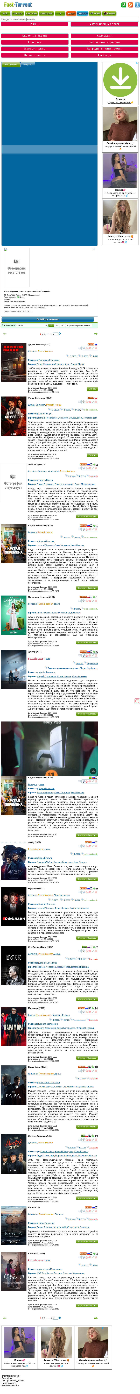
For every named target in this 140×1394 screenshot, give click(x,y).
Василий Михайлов (61, 613)
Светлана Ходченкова (74, 1273)
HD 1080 (84, 356)
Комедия (42, 471)
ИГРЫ (97, 13)
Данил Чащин (45, 414)
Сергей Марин (78, 364)
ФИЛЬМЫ (17, 13)
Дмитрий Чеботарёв (47, 418)
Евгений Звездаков (48, 963)
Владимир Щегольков (49, 360)
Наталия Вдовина (80, 967)
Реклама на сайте (10, 1385)
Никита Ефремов (45, 545)
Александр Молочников (50, 1269)
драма (57, 604)
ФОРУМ (82, 13)
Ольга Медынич (62, 545)
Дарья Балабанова (66, 1028)
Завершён (93, 476)
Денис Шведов (61, 908)
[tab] (11, 64)
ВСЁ (5, 13)
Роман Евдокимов (45, 484)
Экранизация (92, 663)
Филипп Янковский (85, 1028)
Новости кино (35, 48)
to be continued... (91, 410)
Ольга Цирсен (64, 676)
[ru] (95, 345)
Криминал (40, 405)
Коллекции (105, 35)
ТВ (60, 13)
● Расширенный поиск (104, 24)
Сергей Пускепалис (46, 676)
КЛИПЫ (111, 13)
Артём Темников (47, 672)
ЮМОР (71, 13)
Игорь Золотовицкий (87, 418)
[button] (51, 325)
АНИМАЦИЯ (46, 13)
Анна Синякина (81, 1227)
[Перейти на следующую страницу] (96, 334)
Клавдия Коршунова (63, 862)
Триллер (58, 895)
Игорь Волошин (46, 1223)
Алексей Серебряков (64, 1087)
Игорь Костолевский (46, 967)
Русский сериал (45, 351)
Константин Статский (49, 1082)
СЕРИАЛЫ (31, 13)
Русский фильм (35, 658)
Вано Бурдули (45, 858)
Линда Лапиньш (44, 1227)
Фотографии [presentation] (28, 65)
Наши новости (35, 55)
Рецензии (35, 42)
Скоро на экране (35, 35)
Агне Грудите (80, 862)
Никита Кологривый (79, 908)
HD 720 (95, 356)
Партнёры (7, 1378)
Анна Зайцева (44, 613)
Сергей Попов (47, 1151)
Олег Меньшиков (45, 1087)
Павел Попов (63, 967)
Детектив (32, 351)
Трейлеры (105, 55)
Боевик (31, 1015)
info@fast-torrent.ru (10, 1376)
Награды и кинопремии (105, 48)
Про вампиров (79, 1020)
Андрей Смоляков (45, 1156)
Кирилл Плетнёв (47, 904)
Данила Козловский (48, 1024)
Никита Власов (46, 480)
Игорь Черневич (79, 676)
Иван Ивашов (77, 545)
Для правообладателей (13, 1380)
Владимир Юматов (87, 1156)
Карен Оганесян (46, 541)
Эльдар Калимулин (64, 484)
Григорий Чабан (44, 862)
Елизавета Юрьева (67, 418)
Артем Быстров (54, 1273)
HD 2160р (73, 356)
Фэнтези (65, 1015)
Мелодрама (53, 471)
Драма (31, 405)
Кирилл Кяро (63, 364)
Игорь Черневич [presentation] (11, 65)
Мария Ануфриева (89, 668)
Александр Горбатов (63, 1227)
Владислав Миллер (84, 1087)
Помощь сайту (9, 1383)
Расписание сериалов (105, 42)
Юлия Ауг (75, 613)
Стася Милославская (85, 484)
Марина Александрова (66, 1156)
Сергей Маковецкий (46, 364)
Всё (39, 319)
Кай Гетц (41, 1273)
